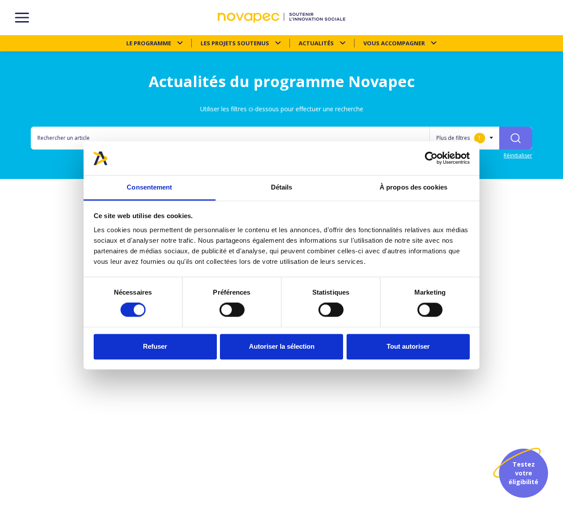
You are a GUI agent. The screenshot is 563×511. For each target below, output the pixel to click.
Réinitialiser (518, 155)
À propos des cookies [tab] (413, 187)
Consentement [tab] (149, 187)
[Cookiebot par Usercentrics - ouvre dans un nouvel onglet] (431, 158)
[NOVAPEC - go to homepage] (281, 17)
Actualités (316, 43)
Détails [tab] (281, 187)
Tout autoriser (408, 346)
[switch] (232, 310)
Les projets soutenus (235, 43)
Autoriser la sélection (281, 346)
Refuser (155, 346)
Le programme (148, 43)
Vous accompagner (394, 43)
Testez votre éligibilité (523, 473)
